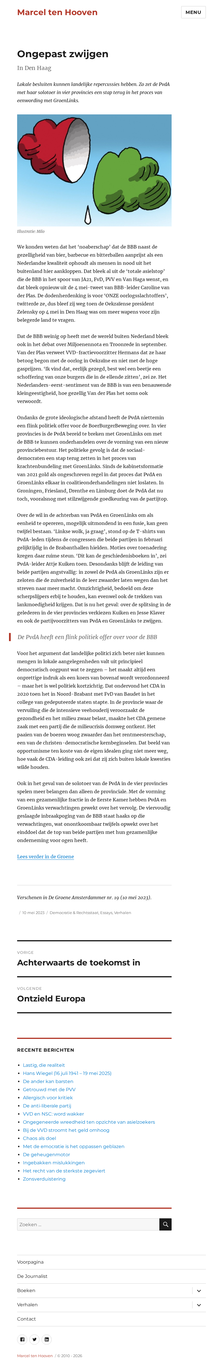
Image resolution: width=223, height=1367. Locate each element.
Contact (26, 1319)
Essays (106, 912)
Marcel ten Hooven (57, 12)
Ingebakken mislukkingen (54, 1162)
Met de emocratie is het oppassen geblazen (74, 1146)
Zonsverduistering (44, 1179)
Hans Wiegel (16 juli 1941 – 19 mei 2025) (67, 1073)
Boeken (26, 1290)
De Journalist (32, 1276)
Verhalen (122, 912)
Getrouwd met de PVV (49, 1089)
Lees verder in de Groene (45, 856)
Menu (194, 12)
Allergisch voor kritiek (48, 1097)
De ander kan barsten (48, 1081)
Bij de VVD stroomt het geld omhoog (66, 1130)
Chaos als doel (39, 1138)
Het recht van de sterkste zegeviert (64, 1171)
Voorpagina (30, 1262)
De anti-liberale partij (47, 1106)
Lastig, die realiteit (44, 1065)
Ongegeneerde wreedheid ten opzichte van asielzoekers (89, 1122)
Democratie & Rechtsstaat (74, 912)
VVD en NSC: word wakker (53, 1114)
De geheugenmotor (46, 1154)
